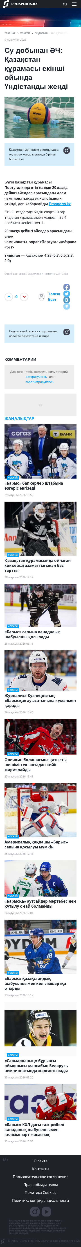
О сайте (40, 1160)
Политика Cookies (40, 1192)
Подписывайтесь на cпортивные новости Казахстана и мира (33, 333)
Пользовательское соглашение (40, 1176)
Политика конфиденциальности (40, 1200)
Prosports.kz (60, 204)
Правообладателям (40, 1184)
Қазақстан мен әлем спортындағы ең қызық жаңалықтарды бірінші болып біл (34, 154)
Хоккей (25, 33)
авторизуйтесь (36, 376)
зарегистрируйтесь (39, 382)
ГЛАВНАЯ (10, 33)
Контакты (40, 1168)
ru (65, 4)
